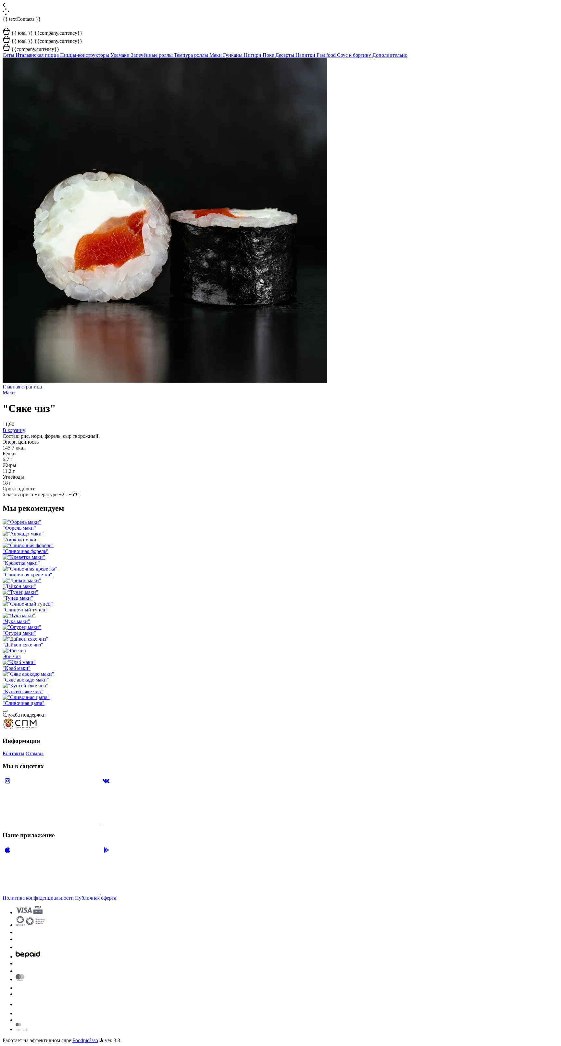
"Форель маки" (19, 528)
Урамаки (120, 55)
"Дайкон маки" (19, 586)
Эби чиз (11, 656)
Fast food (327, 55)
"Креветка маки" (21, 563)
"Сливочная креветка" (27, 574)
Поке (269, 55)
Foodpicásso (85, 1040)
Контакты (13, 753)
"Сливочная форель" (25, 551)
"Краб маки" (17, 668)
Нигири (253, 55)
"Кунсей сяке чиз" (23, 691)
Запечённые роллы (152, 55)
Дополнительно (389, 55)
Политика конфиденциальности (38, 898)
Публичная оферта (95, 898)
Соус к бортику (354, 55)
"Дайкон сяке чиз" (23, 644)
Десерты (285, 55)
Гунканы (233, 55)
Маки (216, 55)
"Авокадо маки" (21, 539)
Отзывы (35, 753)
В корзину (14, 430)
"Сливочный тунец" (25, 609)
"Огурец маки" (19, 633)
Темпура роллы (191, 55)
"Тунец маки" (18, 598)
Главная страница (22, 386)
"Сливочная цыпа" (23, 703)
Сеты (9, 55)
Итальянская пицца (38, 55)
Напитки (306, 55)
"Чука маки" (16, 621)
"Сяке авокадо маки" (26, 680)
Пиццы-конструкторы (85, 55)
